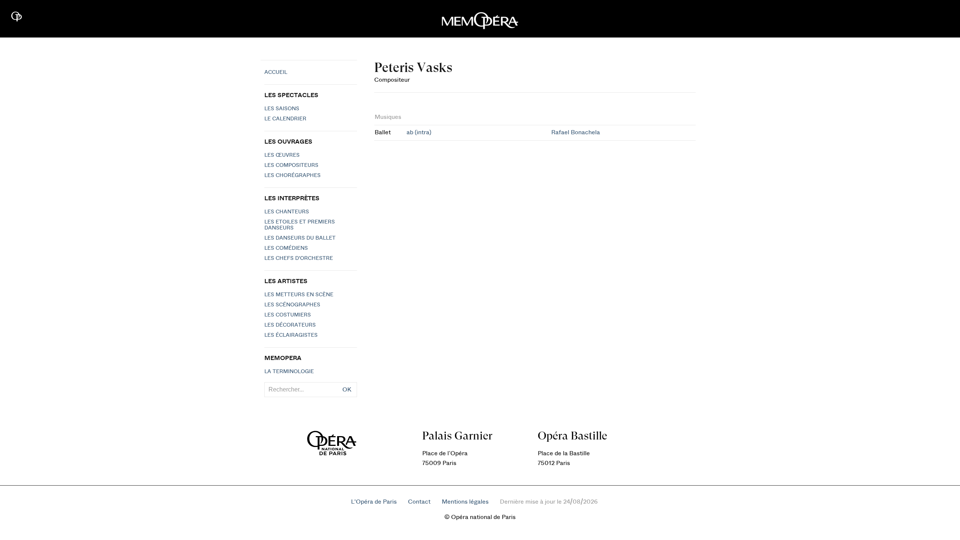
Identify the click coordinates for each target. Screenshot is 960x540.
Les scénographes (292, 305)
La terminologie (289, 371)
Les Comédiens (286, 248)
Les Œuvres (282, 155)
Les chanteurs (286, 211)
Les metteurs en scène (298, 294)
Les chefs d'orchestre (298, 258)
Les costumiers (287, 315)
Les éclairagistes (291, 335)
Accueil (275, 72)
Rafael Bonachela (575, 132)
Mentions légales (465, 502)
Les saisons (281, 108)
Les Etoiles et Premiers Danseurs (299, 225)
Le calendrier (285, 119)
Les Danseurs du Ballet (300, 238)
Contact (419, 502)
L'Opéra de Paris (374, 502)
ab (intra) (418, 132)
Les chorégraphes (292, 175)
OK (346, 390)
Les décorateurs (290, 325)
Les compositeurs (291, 165)
